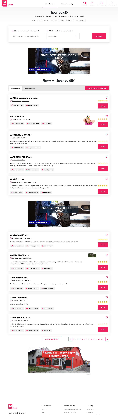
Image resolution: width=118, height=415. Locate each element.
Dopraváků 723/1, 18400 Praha (20, 101)
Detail (103, 106)
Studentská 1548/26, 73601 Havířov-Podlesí (24, 182)
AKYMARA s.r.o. (18, 117)
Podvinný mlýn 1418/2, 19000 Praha (22, 280)
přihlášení (90, 412)
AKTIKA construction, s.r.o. (24, 98)
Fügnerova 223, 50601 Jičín (19, 137)
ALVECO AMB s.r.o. (20, 235)
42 (102, 339)
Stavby (72, 16)
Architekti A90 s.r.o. (20, 318)
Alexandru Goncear (20, 135)
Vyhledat (99, 36)
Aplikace (44, 409)
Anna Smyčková (18, 298)
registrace (90, 409)
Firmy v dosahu (39, 16)
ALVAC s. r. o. (17, 179)
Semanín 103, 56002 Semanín (20, 300)
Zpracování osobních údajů (72, 409)
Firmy (43, 412)
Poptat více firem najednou (97, 88)
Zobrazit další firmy (52, 339)
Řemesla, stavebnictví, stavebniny (57, 16)
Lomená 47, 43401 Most (18, 160)
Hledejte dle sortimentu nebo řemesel (26, 31)
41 (99, 339)
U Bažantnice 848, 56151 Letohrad (21, 119)
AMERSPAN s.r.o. (18, 278)
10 (93, 339)
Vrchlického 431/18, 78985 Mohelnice (22, 258)
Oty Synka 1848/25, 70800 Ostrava (21, 238)
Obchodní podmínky (70, 412)
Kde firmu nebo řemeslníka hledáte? (61, 31)
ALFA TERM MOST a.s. (21, 157)
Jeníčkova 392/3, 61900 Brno (20, 320)
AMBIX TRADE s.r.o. (20, 256)
